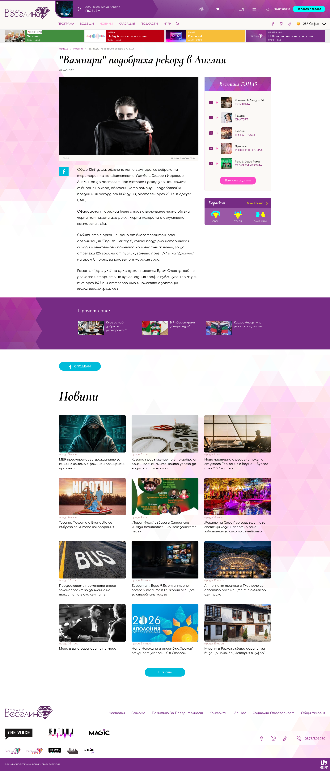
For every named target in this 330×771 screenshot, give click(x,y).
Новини (106, 23)
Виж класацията (238, 180)
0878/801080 (282, 9)
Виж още (165, 672)
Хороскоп (236, 203)
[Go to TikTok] (290, 23)
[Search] (177, 23)
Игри (167, 23)
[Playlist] (254, 9)
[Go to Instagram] (281, 23)
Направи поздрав (309, 9)
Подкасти (149, 23)
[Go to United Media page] (324, 764)
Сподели (82, 366)
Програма (66, 23)
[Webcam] (241, 9)
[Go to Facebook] (273, 23)
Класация (127, 23)
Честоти (117, 713)
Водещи (87, 23)
